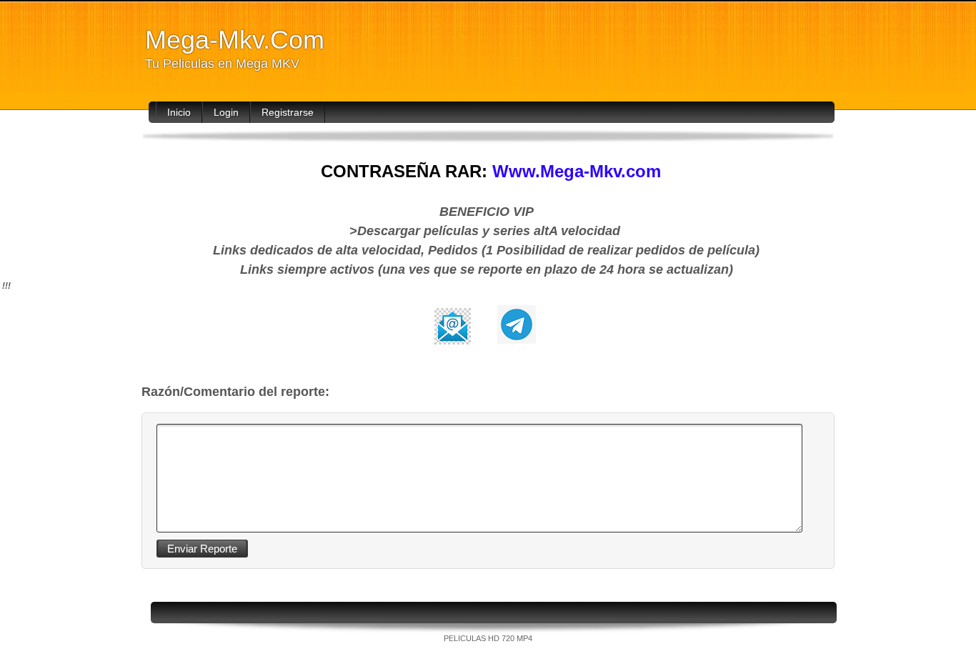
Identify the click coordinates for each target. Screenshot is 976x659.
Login (226, 112)
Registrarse (288, 112)
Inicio (179, 112)
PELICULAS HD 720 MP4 (488, 638)
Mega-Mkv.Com (234, 39)
